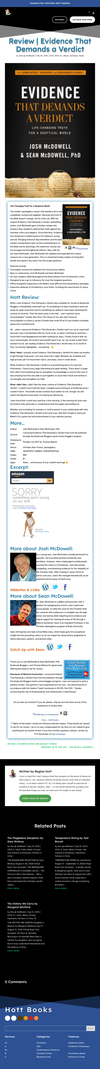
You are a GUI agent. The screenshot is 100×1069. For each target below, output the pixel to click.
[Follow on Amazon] (26, 1018)
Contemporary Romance (48, 1050)
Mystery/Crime (44, 1057)
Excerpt (37, 849)
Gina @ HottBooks (27, 55)
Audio (23, 849)
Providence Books (76, 1053)
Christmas (41, 1043)
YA (35, 918)
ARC (39, 1046)
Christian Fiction (44, 1053)
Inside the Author (76, 1043)
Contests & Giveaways (78, 1046)
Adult (17, 849)
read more (13, 888)
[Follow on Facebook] (7, 1018)
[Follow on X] (13, 1018)
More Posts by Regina (35, 798)
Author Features (82, 20)
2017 (51, 55)
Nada (81, 55)
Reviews (59, 20)
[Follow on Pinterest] (31, 1018)
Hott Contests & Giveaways (19, 853)
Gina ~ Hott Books (50, 720)
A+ (14, 915)
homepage (60, 734)
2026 (9, 849)
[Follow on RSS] (36, 1018)
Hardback (74, 55)
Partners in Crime (25, 918)
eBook (65, 55)
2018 (56, 55)
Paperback (12, 918)
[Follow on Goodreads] (20, 1018)
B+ (61, 55)
